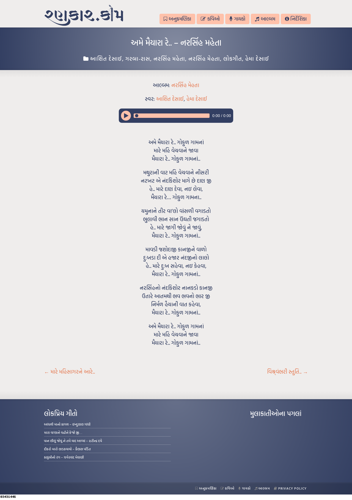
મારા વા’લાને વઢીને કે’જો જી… (63, 432)
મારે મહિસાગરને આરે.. (69, 372)
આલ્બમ (268, 19)
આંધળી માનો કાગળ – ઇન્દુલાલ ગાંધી (67, 424)
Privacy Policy (292, 488)
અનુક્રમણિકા (180, 19)
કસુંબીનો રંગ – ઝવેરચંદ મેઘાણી (64, 457)
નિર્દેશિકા (298, 19)
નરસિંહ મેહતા (204, 58)
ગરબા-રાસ (137, 58)
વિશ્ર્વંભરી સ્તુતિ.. (287, 372)
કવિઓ (213, 19)
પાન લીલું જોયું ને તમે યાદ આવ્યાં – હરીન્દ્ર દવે (73, 440)
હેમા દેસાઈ (257, 58)
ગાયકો (239, 19)
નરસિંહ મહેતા (169, 58)
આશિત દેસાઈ (106, 58)
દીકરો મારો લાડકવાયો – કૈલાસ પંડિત (67, 448)
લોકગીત (232, 58)
